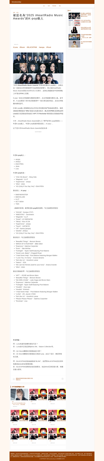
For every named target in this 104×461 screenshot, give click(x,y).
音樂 (49, 5)
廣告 (60, 5)
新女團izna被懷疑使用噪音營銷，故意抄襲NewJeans (86, 15)
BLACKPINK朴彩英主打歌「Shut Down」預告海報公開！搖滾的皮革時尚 (19, 404)
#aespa (41, 47)
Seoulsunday (16, 2)
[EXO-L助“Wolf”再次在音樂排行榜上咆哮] (74, 23)
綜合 (44, 5)
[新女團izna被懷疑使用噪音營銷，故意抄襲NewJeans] (74, 16)
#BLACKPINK (32, 47)
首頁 (14, 12)
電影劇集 (54, 5)
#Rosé (48, 47)
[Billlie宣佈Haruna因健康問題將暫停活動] (74, 30)
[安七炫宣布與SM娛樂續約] (74, 44)
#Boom (22, 47)
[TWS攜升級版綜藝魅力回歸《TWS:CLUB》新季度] (74, 37)
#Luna (15, 47)
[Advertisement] (38, 31)
